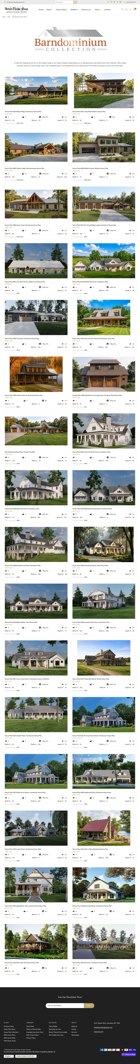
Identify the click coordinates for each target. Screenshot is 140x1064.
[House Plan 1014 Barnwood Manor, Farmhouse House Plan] (103, 885)
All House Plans (9, 1026)
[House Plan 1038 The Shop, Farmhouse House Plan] (36, 317)
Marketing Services (55, 1029)
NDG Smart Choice (32, 1035)
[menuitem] (41, 9)
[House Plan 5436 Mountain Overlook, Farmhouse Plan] (36, 544)
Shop (8, 17)
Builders (74, 10)
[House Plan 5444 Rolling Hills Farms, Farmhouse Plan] (103, 261)
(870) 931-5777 (131, 2)
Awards (73, 1029)
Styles (49, 10)
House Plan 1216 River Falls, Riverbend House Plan (22, 962)
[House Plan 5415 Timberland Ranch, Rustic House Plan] (103, 658)
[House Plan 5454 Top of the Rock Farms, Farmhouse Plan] (103, 431)
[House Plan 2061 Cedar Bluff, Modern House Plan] (103, 90)
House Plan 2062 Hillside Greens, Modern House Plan (90, 168)
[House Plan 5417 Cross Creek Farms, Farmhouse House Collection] (36, 658)
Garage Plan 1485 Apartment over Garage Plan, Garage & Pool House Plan (97, 395)
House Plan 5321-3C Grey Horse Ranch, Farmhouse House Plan (93, 736)
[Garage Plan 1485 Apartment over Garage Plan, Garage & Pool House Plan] (103, 374)
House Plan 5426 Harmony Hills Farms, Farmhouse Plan (91, 622)
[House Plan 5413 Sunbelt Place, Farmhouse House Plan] (36, 714)
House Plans (61, 10)
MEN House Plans (9, 1035)
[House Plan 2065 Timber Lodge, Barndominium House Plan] (36, 147)
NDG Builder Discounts (56, 1035)
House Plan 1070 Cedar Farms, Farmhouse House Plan (23, 849)
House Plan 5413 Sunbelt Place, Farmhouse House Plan (23, 736)
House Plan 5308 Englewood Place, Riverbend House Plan (91, 792)
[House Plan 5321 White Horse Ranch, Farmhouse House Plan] (36, 771)
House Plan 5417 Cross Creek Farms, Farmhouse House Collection (27, 679)
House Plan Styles (9, 1029)
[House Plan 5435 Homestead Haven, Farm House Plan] (103, 544)
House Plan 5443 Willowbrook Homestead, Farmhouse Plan (92, 509)
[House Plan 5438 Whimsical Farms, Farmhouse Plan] (36, 487)
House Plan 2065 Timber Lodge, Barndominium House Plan (24, 168)
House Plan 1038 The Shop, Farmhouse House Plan (22, 338)
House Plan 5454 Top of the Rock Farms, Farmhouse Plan (91, 452)
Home (41, 10)
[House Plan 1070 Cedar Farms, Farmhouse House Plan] (36, 828)
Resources (86, 10)
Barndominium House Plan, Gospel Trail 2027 (20, 452)
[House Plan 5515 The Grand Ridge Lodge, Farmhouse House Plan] (103, 204)
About (97, 10)
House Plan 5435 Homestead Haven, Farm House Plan (90, 565)
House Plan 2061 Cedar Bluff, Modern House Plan (88, 111)
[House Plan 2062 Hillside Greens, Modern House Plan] (103, 147)
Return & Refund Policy (33, 1029)
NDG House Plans (9, 1038)
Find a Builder (53, 1026)
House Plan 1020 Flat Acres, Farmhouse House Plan (89, 962)
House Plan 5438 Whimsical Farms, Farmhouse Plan (22, 509)
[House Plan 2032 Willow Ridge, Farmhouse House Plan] (36, 90)
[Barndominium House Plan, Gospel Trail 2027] (36, 431)
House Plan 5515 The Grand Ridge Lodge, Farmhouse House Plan (94, 225)
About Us (74, 1026)
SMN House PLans (10, 1041)
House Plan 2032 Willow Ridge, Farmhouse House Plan (23, 111)
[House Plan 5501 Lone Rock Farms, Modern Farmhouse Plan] (36, 261)
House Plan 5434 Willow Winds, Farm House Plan (21, 622)
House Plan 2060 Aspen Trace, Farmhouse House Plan (23, 225)
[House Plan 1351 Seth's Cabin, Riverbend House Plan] (103, 828)
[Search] (126, 9)
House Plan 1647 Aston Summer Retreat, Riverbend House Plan (93, 338)
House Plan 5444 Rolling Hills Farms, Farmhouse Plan (90, 282)
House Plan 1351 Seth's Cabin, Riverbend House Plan (90, 849)
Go (75, 2)
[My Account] (130, 9)
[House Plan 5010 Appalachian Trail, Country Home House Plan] (36, 885)
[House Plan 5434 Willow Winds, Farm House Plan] (36, 601)
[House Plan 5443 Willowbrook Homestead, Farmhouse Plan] (103, 487)
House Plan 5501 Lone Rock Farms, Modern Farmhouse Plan (25, 282)
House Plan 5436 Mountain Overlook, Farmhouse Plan (23, 565)
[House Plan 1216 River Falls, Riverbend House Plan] (36, 941)
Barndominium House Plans (19, 17)
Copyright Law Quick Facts (34, 1032)
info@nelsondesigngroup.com (16, 2)
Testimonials (75, 1035)
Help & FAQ (30, 1026)
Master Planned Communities (58, 1032)
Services (74, 1032)
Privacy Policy (30, 1038)
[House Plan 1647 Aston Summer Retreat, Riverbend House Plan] (103, 317)
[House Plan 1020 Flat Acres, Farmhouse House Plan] (103, 941)
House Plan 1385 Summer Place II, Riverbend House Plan (24, 395)
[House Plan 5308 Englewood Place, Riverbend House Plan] (103, 771)
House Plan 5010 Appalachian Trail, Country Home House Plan (25, 906)
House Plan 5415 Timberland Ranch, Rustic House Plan (90, 679)
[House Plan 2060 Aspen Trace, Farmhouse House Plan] (36, 204)
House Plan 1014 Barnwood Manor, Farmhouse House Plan (92, 906)
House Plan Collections (11, 1032)
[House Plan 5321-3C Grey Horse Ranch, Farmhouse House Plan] (103, 714)
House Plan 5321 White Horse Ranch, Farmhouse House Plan (25, 792)
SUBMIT (89, 1005)
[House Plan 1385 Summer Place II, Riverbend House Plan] (36, 374)
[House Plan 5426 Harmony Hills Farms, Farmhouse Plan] (103, 601)
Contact (107, 10)
